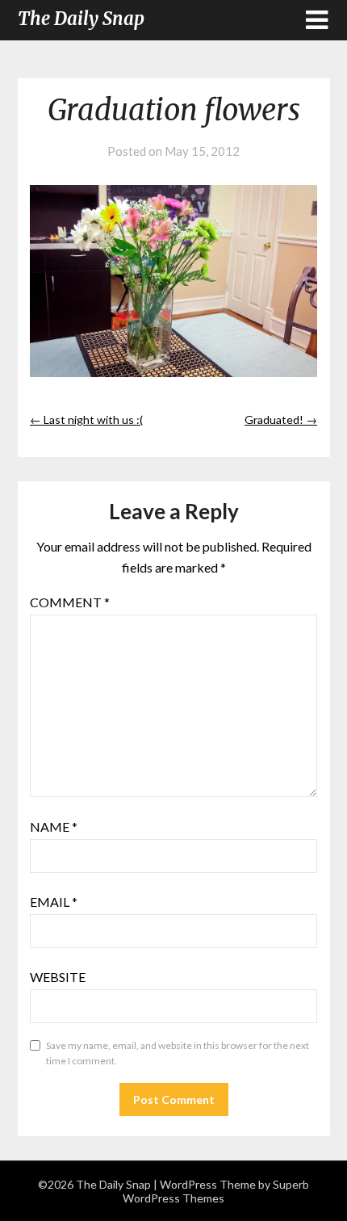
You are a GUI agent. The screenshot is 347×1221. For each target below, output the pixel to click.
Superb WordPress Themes (216, 1191)
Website (58, 976)
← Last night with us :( (86, 419)
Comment (70, 602)
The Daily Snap (81, 18)
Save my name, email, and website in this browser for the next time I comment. (177, 1053)
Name (53, 826)
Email (53, 901)
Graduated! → (281, 419)
